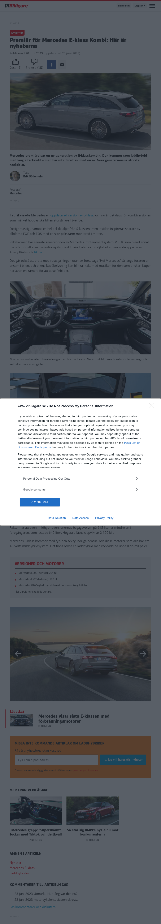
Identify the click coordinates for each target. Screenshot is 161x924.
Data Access (80, 517)
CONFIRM (39, 502)
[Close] (153, 406)
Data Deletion (57, 517)
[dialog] (80, 462)
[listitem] (80, 478)
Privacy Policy (104, 517)
